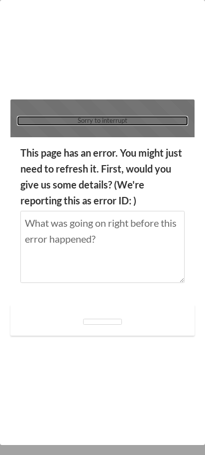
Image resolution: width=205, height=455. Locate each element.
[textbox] (102, 247)
